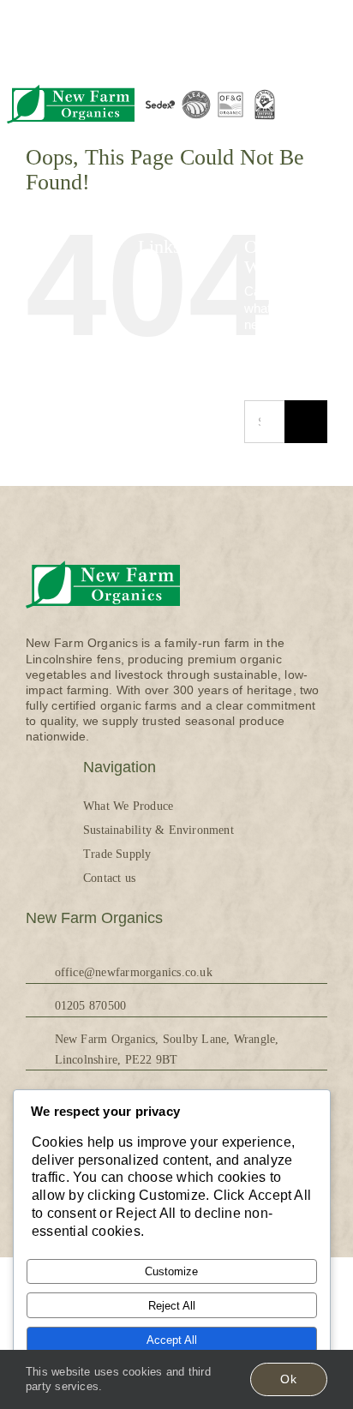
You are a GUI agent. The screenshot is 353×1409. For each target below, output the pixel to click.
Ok (288, 1379)
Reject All (171, 1305)
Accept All (172, 1340)
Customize (171, 1271)
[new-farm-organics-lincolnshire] (71, 86)
